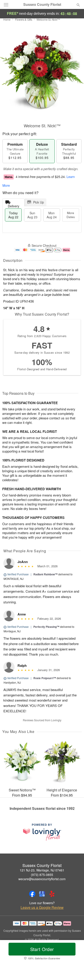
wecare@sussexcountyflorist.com (42, 879)
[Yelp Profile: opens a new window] (52, 894)
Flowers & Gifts (23, 19)
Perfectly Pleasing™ (46, 627)
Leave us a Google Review (42, 907)
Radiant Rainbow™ (45, 574)
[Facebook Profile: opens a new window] (32, 894)
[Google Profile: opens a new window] (42, 894)
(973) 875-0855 (42, 874)
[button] (74, 952)
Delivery (13, 205)
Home (7, 19)
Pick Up (38, 202)
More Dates (71, 215)
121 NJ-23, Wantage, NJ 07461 (42, 870)
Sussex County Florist (42, 4)
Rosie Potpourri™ (44, 678)
